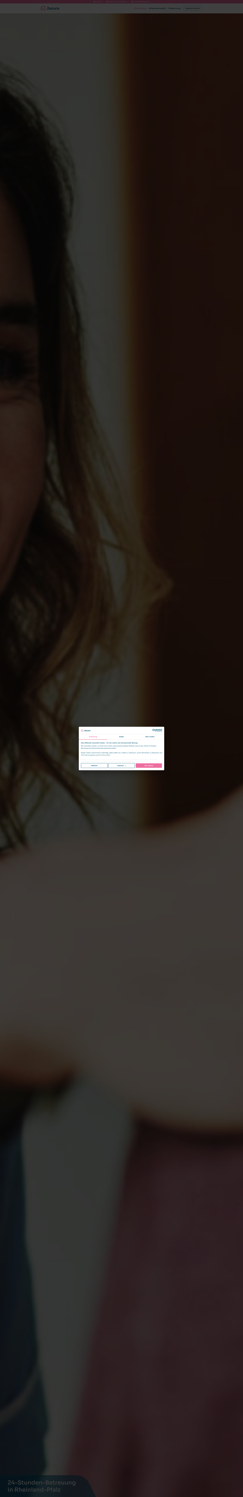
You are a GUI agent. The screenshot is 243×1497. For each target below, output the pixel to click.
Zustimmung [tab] (93, 736)
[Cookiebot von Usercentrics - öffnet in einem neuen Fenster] (154, 730)
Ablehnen (94, 765)
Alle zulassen (148, 765)
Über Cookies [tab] (150, 736)
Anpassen (120, 765)
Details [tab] (121, 736)
